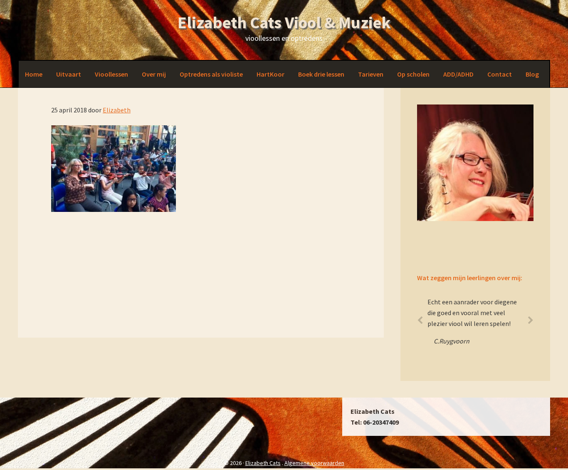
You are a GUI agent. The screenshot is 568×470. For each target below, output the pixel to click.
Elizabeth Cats (263, 463)
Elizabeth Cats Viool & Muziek (284, 22)
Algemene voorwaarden (314, 463)
